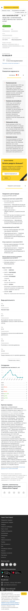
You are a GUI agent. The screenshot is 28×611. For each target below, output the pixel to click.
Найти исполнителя (6, 539)
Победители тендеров (6, 520)
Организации (4, 533)
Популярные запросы (6, 548)
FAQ (2, 546)
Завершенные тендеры (7, 522)
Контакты (3, 557)
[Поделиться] (25, 15)
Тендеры (3, 524)
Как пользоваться (5, 544)
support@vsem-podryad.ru (10, 584)
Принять (24, 593)
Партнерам (4, 555)
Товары (3, 537)
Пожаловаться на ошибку (18, 10)
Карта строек (4, 528)
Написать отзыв (6, 10)
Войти (6, 178)
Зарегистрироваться (10, 173)
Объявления (4, 535)
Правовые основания (6, 553)
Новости (3, 550)
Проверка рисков (7, 68)
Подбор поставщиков (6, 531)
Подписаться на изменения (11, 7)
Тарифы (3, 542)
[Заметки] (22, 15)
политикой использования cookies (10, 604)
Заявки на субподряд (6, 526)
